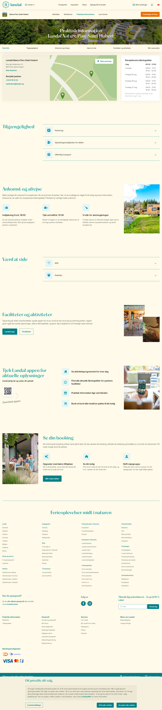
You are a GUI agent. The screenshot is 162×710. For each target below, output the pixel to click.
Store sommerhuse (127, 566)
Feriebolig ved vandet (128, 560)
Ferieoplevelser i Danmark (90, 524)
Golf (122, 531)
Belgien (4, 544)
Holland (4, 534)
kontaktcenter (12, 604)
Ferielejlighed (125, 550)
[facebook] (83, 605)
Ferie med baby (87, 569)
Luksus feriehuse (127, 553)
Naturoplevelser (47, 557)
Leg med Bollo (46, 572)
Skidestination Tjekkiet (9, 579)
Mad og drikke (126, 534)
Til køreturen (46, 569)
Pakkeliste (5, 620)
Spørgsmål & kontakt (98, 5)
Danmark (5, 528)
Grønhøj (44, 528)
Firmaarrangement (8, 560)
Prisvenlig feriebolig (127, 557)
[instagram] (89, 605)
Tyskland (5, 547)
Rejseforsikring (46, 643)
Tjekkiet (5, 541)
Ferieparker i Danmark (89, 540)
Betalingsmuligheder (48, 630)
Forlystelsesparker (88, 531)
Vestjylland (124, 586)
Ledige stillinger (125, 623)
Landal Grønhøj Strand (89, 547)
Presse (44, 563)
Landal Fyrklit (86, 550)
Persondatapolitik (47, 627)
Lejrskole (5, 563)
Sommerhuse (125, 563)
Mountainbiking (126, 537)
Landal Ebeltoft (86, 543)
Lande (4, 524)
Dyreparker (85, 528)
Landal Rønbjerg (87, 553)
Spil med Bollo (46, 576)
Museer (84, 534)
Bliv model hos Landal (88, 623)
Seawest (45, 534)
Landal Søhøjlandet (88, 560)
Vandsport (124, 541)
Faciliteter (26, 331)
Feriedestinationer (127, 575)
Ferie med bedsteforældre (90, 572)
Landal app (10, 331)
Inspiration (74, 5)
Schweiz (5, 537)
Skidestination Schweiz (10, 576)
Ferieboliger (125, 546)
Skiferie (4, 569)
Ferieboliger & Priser (150, 14)
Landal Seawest (87, 557)
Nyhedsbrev (85, 627)
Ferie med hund (87, 579)
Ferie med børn (87, 576)
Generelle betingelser (49, 636)
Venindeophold (87, 586)
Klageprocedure (47, 633)
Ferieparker (62, 5)
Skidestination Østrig (9, 572)
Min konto (45, 623)
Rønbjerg (45, 531)
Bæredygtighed (125, 620)
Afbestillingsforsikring (49, 640)
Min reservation (52, 478)
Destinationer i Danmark (49, 550)
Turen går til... (46, 547)
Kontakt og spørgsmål (49, 620)
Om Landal (84, 620)
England (5, 531)
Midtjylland (125, 579)
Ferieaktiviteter (126, 524)
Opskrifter (45, 560)
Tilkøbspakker (6, 623)
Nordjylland (125, 582)
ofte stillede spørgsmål (15, 601)
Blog (43, 543)
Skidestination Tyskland (10, 582)
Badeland (124, 528)
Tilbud (84, 5)
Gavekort (84, 633)
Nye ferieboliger (126, 570)
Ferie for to (85, 582)
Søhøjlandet (46, 537)
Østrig (4, 551)
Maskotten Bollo (47, 553)
